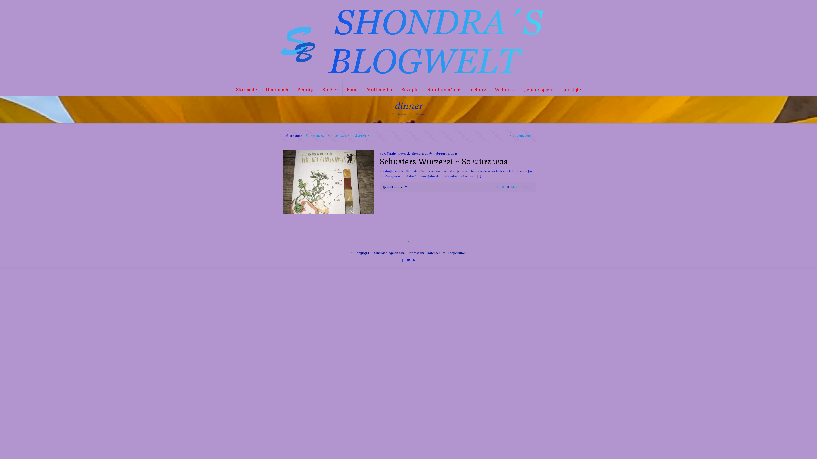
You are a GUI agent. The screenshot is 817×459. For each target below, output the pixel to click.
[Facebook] (402, 260)
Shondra (417, 154)
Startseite (399, 114)
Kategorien (318, 135)
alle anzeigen (523, 135)
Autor (362, 135)
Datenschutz (436, 253)
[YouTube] (414, 260)
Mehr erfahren (522, 187)
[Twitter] (408, 260)
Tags (342, 135)
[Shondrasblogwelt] (408, 41)
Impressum (416, 253)
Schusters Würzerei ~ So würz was (444, 162)
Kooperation (457, 253)
